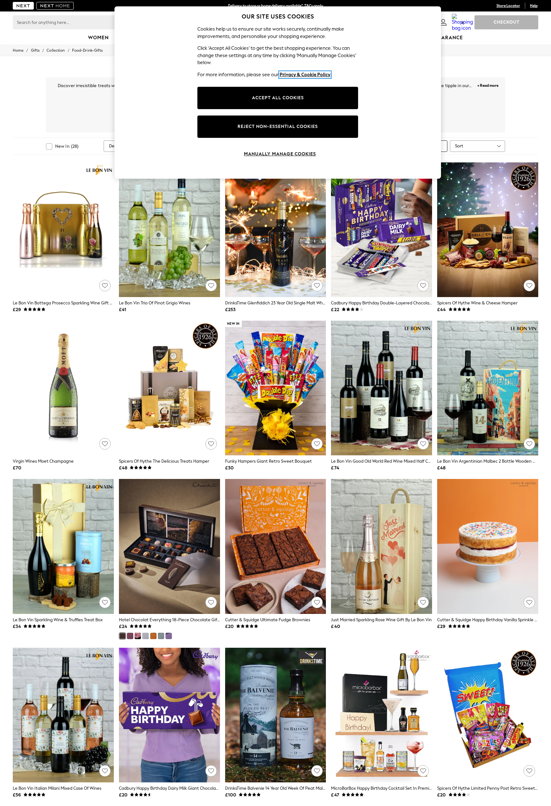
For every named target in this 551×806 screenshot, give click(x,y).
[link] (443, 22)
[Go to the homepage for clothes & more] (23, 6)
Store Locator (508, 6)
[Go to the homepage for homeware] (55, 6)
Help (534, 6)
